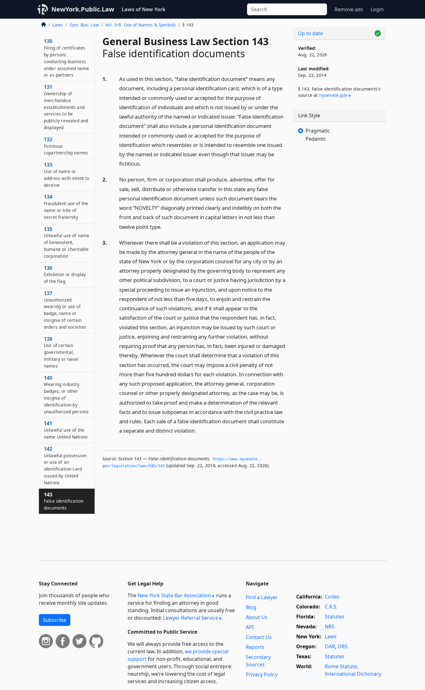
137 (65, 310)
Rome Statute (341, 666)
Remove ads (348, 9)
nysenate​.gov (333, 95)
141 (66, 430)
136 (65, 274)
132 (66, 146)
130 (66, 58)
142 (65, 465)
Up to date (310, 33)
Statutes (334, 616)
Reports (255, 647)
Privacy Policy (262, 674)
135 (66, 242)
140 (66, 394)
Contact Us (259, 637)
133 (67, 174)
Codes (332, 596)
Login (377, 9)
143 (63, 501)
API (250, 627)
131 (66, 106)
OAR (330, 646)
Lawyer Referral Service (190, 617)
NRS (329, 626)
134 (66, 206)
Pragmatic (318, 130)
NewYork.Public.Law (82, 9)
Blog (251, 607)
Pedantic (316, 138)
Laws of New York (144, 9)
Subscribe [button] (54, 620)
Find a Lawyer (262, 597)
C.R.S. (331, 606)
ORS (343, 646)
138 (61, 352)
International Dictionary (353, 673)
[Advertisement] (339, 250)
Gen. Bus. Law (84, 25)
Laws (58, 25)
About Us (257, 617)
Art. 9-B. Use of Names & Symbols (140, 25)
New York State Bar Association (174, 595)
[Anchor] (144, 163)
